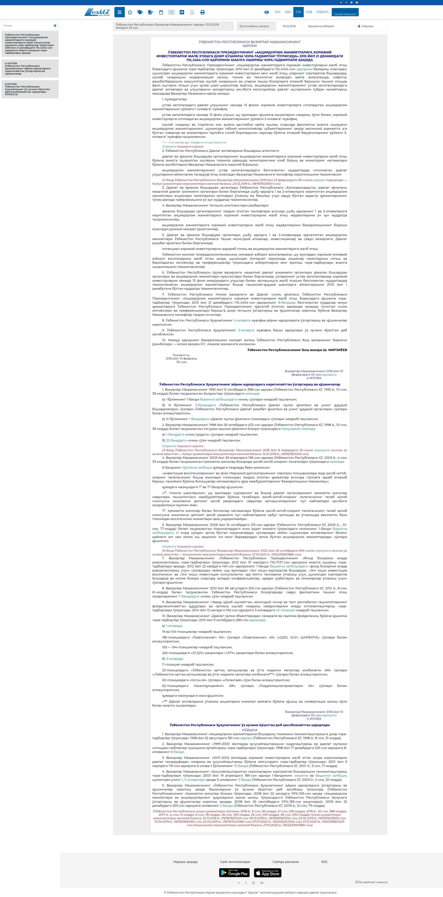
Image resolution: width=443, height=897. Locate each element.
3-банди (245, 780)
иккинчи (302, 776)
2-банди (227, 806)
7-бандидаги (189, 596)
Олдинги (169, 146)
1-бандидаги (199, 419)
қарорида (257, 620)
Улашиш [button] (367, 26)
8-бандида (287, 303)
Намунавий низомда (298, 429)
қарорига (329, 374)
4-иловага (243, 320)
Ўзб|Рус (323, 12)
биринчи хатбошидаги (219, 399)
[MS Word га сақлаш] (182, 12)
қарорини (305, 69)
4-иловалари (195, 780)
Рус (278, 12)
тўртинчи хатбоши (197, 468)
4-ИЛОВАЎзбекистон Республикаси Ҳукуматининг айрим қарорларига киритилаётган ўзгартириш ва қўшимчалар (28, 68)
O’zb (309, 12)
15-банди (241, 766)
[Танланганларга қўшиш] (130, 12)
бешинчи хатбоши (330, 776)
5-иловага (247, 330)
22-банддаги (176, 440)
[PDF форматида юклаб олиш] (192, 12)
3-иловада (174, 659)
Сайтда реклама (286, 862)
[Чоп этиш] (202, 12)
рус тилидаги (194, 142)
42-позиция (286, 610)
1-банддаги (175, 434)
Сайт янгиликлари (235, 862)
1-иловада (174, 626)
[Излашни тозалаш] (55, 26)
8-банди (177, 752)
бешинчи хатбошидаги (289, 566)
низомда (252, 393)
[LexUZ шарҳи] (151, 12)
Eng (288, 12)
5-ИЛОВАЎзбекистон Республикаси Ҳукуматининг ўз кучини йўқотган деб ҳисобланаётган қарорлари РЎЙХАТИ (27, 89)
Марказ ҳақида (185, 862)
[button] (30, 44)
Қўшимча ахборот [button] (321, 26)
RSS (324, 862)
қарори (319, 180)
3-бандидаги (207, 405)
